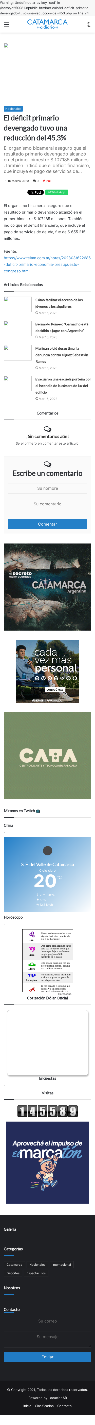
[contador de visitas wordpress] (47, 1116)
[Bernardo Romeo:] (18, 328)
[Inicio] (47, 24)
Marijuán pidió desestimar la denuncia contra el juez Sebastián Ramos (61, 355)
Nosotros (12, 1287)
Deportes (13, 1273)
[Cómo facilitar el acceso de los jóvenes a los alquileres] (18, 304)
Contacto (12, 1309)
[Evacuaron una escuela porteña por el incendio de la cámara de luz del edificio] (18, 383)
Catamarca (14, 1264)
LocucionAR (57, 1398)
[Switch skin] (88, 26)
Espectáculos (36, 1273)
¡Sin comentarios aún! (47, 436)
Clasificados (44, 1406)
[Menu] (6, 26)
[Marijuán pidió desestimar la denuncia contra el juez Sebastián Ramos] (18, 352)
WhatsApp (58, 192)
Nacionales (13, 109)
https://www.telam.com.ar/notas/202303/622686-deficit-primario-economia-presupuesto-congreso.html (47, 264)
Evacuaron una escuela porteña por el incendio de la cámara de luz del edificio (63, 385)
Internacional (61, 1264)
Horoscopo (64, 993)
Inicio (27, 1406)
